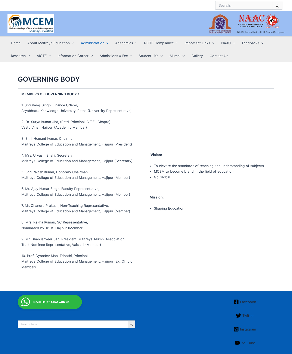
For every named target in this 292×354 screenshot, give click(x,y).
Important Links (197, 43)
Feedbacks (250, 43)
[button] (72, 43)
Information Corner (73, 56)
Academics (124, 43)
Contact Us (219, 56)
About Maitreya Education (48, 43)
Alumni (175, 56)
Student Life (148, 56)
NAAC (226, 43)
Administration (92, 43)
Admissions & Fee (114, 56)
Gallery (197, 56)
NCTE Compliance (159, 43)
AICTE (42, 56)
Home (16, 43)
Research (18, 56)
